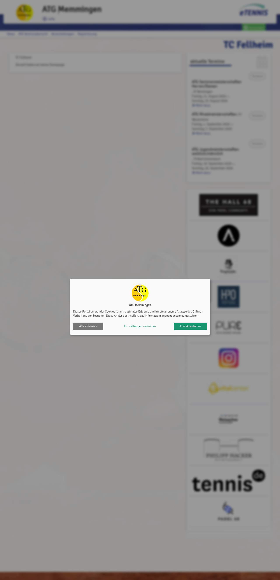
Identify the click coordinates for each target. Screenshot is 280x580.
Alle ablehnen (88, 326)
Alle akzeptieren (190, 326)
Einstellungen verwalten (140, 326)
